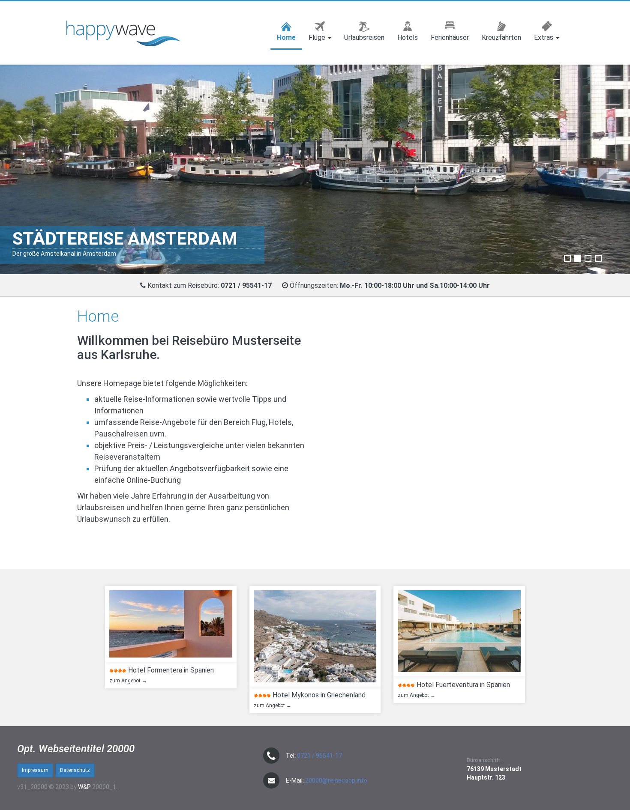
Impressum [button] (35, 770)
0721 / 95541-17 (319, 755)
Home (286, 37)
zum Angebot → (126, 681)
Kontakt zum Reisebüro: (210, 285)
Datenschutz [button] (75, 770)
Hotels (407, 37)
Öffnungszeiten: (390, 285)
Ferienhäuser (450, 37)
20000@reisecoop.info (336, 780)
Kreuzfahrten (501, 37)
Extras (544, 37)
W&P (84, 786)
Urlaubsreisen (364, 37)
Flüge (318, 37)
